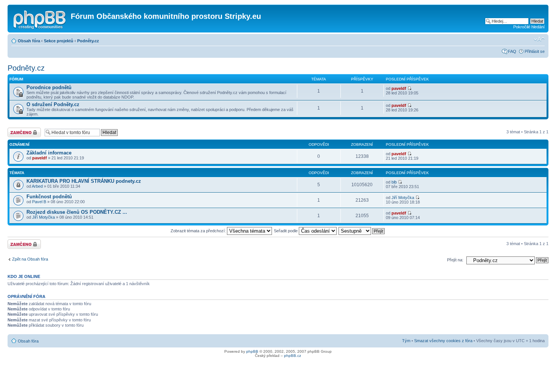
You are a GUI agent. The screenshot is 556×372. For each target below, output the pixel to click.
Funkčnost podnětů (49, 196)
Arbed (37, 186)
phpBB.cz (292, 355)
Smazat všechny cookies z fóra (443, 340)
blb (394, 182)
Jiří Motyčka (402, 197)
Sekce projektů (58, 41)
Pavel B (39, 201)
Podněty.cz (88, 41)
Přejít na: (455, 260)
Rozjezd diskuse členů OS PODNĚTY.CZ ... (76, 212)
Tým (406, 340)
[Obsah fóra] (40, 18)
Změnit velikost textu (539, 39)
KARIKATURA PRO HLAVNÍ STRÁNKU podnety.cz (83, 181)
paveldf (398, 88)
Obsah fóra (29, 41)
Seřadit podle (286, 230)
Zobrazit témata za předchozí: (199, 230)
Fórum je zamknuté (17, 132)
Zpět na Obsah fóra (30, 259)
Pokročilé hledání (529, 27)
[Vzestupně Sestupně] (362, 230)
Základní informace (48, 153)
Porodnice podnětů (48, 87)
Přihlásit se (535, 51)
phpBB (252, 351)
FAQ (512, 51)
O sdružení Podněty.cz (52, 104)
